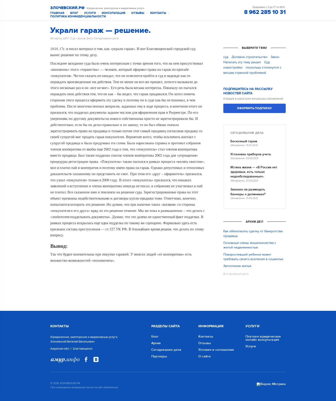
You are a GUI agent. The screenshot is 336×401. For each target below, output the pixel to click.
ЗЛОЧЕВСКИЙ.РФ (67, 8)
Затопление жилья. (237, 266)
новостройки (233, 67)
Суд (72, 38)
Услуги (90, 13)
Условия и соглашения (216, 350)
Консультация (113, 13)
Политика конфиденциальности (78, 16)
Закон (275, 57)
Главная (57, 13)
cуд (225, 57)
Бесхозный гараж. (244, 141)
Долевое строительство (249, 57)
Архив (81, 38)
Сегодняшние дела (106, 38)
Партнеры (159, 356)
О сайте (204, 356)
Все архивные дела (235, 273)
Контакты (158, 13)
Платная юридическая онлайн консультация (263, 338)
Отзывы (137, 13)
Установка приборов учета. (251, 154)
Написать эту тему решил (242, 62)
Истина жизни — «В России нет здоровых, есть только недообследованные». (253, 172)
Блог (74, 13)
